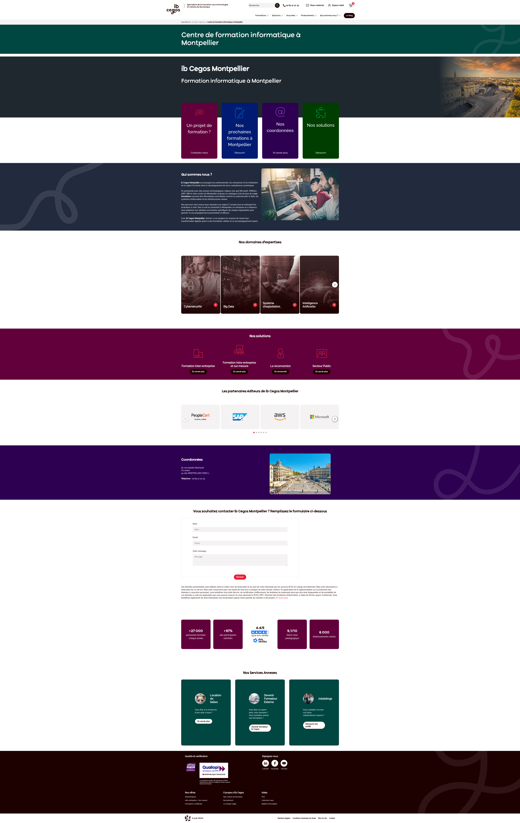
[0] (350, 5)
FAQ (263, 797)
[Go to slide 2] (256, 432)
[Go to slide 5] (263, 432)
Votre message (199, 551)
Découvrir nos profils (312, 725)
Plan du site (322, 818)
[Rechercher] (277, 5)
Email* (195, 537)
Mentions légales (284, 818)
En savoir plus (198, 371)
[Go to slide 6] (266, 432)
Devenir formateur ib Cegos (259, 728)
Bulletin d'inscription (269, 804)
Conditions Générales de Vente (304, 818)
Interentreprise (190, 797)
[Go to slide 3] (258, 432)
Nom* (195, 524)
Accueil (194, 22)
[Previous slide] (185, 285)
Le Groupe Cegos (229, 804)
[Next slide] (335, 285)
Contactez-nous (268, 800)
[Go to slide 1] (254, 432)
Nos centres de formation (233, 797)
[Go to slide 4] (261, 432)
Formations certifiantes (193, 804)
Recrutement (228, 800)
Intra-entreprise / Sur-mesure (196, 800)
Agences (202, 22)
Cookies (332, 818)
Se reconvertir (280, 371)
